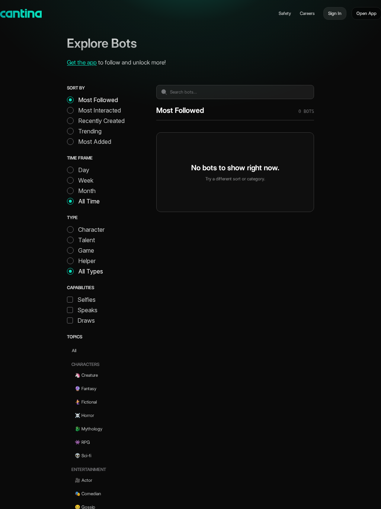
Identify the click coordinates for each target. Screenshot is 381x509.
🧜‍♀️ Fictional (86, 402)
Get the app (82, 62)
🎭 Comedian (88, 493)
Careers (307, 13)
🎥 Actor (83, 480)
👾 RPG (82, 442)
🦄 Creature (86, 375)
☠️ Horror (84, 415)
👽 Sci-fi (83, 455)
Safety (285, 13)
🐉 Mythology (88, 428)
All (74, 350)
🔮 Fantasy (85, 388)
